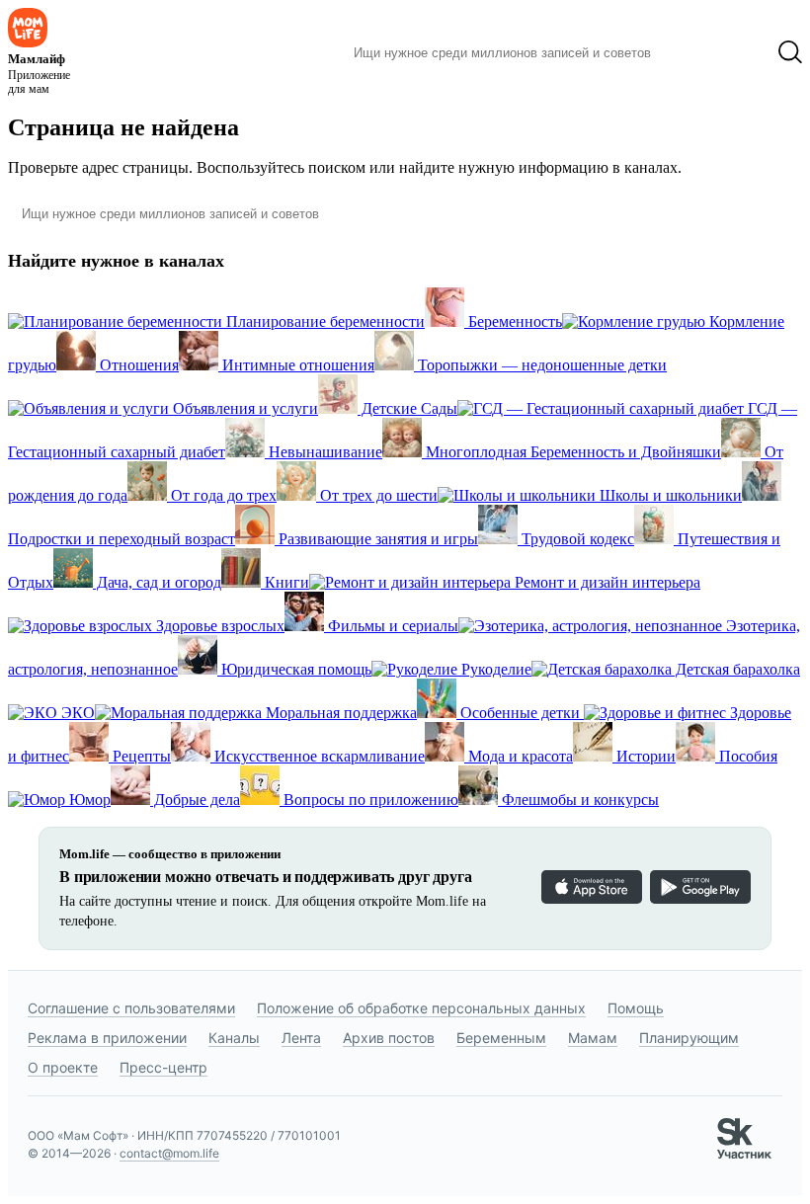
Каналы (234, 1037)
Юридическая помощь (294, 669)
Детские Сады (407, 408)
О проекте (63, 1067)
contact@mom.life (169, 1153)
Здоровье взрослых (218, 625)
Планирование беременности (323, 321)
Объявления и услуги (243, 408)
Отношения (137, 365)
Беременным (501, 1037)
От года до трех (222, 495)
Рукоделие (494, 669)
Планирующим (689, 1037)
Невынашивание (323, 451)
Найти (696, 52)
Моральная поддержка (339, 712)
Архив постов (389, 1037)
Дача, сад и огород (157, 582)
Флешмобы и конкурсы (578, 799)
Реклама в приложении (107, 1037)
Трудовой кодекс (576, 538)
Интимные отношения (296, 365)
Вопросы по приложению (369, 799)
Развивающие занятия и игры (376, 538)
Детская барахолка (736, 669)
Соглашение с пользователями (131, 1008)
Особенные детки (520, 712)
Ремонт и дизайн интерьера (605, 582)
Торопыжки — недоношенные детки (540, 365)
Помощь (636, 1008)
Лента (301, 1037)
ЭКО (76, 712)
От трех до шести (377, 495)
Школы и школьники (669, 495)
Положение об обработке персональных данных (421, 1008)
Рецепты (140, 756)
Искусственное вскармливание (317, 756)
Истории (644, 756)
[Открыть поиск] (790, 52)
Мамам (592, 1037)
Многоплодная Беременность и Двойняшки (571, 451)
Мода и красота (518, 756)
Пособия (746, 756)
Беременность (513, 321)
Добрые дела (195, 799)
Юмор (88, 799)
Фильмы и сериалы (391, 625)
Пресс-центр (163, 1067)
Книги (285, 582)
